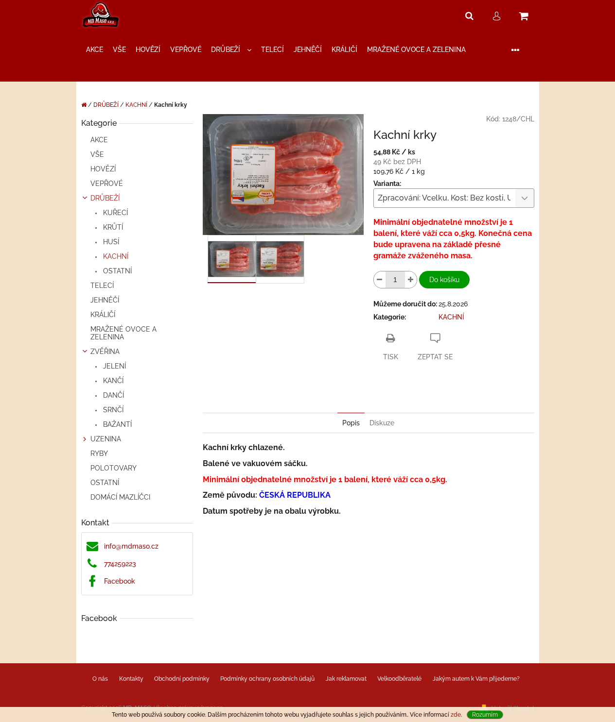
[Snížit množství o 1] (380, 279)
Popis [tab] (351, 423)
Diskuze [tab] (381, 423)
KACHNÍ (114, 256)
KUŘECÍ (114, 213)
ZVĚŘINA (105, 351)
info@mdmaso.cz (131, 546)
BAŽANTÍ (116, 424)
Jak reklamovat (346, 678)
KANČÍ (112, 381)
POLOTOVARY (113, 468)
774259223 (120, 564)
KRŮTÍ (112, 227)
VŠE (97, 154)
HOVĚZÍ (103, 169)
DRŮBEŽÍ (105, 198)
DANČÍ (112, 395)
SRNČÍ (112, 410)
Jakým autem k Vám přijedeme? (476, 678)
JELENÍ (113, 366)
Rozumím (485, 714)
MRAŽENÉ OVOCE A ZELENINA (123, 333)
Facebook (119, 581)
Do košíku (444, 280)
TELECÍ (102, 285)
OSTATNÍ (116, 271)
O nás (100, 678)
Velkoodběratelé (399, 678)
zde (456, 714)
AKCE (99, 140)
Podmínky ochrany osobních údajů (267, 678)
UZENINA (105, 439)
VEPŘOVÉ (106, 183)
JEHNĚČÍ (104, 300)
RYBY (99, 453)
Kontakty (131, 678)
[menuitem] (94, 50)
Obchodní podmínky (182, 678)
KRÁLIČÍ (102, 315)
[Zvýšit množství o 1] (411, 279)
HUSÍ (110, 242)
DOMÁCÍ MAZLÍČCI (120, 497)
